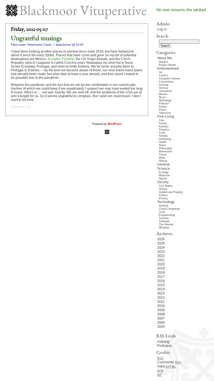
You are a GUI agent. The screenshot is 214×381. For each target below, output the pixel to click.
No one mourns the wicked (181, 9)
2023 (161, 252)
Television (165, 112)
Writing (163, 160)
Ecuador (54, 59)
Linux (162, 211)
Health (163, 142)
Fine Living (165, 116)
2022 (161, 256)
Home (162, 145)
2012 (161, 298)
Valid (166, 366)
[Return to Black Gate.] (107, 133)
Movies (163, 94)
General (163, 164)
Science (163, 168)
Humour (163, 87)
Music (162, 97)
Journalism (165, 91)
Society (163, 182)
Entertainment (168, 68)
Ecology (164, 172)
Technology (166, 202)
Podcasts (164, 346)
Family (163, 123)
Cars (161, 120)
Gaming (163, 84)
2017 (161, 277)
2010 (161, 306)
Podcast (164, 103)
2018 (161, 272)
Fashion (163, 126)
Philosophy (165, 148)
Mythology (165, 100)
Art (160, 72)
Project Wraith (167, 64)
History (163, 188)
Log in (162, 29)
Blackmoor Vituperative (83, 12)
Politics (163, 195)
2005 (161, 327)
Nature (163, 178)
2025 (161, 243)
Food (162, 132)
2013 (161, 293)
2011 (160, 302)
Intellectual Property (171, 192)
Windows (164, 227)
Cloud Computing (169, 208)
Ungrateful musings (36, 38)
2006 (161, 323)
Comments (169, 362)
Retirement (35, 44)
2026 (161, 239)
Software (164, 221)
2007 (161, 318)
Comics (163, 75)
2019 (161, 268)
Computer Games (169, 78)
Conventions (166, 81)
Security (164, 218)
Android (163, 205)
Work (162, 157)
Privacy (163, 198)
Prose (162, 109)
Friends (163, 135)
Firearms (164, 129)
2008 (161, 314)
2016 (161, 281)
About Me (164, 58)
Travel (47, 44)
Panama (68, 59)
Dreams (163, 61)
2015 (161, 285)
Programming (167, 215)
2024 (161, 247)
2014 (161, 289)
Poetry (163, 106)
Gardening (165, 138)
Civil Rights (166, 185)
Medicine (164, 175)
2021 (161, 260)
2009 (161, 310)
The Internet (166, 224)
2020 (161, 264)
